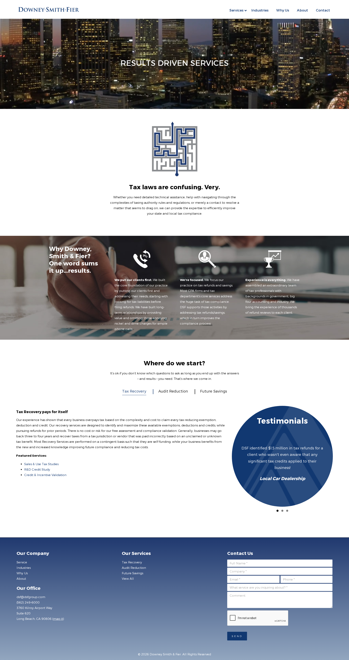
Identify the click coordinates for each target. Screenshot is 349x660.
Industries (259, 10)
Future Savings (213, 391)
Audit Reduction (173, 391)
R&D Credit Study (37, 469)
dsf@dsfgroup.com (31, 597)
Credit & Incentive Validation (45, 475)
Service (22, 562)
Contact (323, 10)
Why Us (282, 10)
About (302, 10)
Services (236, 10)
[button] (277, 511)
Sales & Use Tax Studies (41, 464)
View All (128, 578)
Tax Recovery (134, 391)
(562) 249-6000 (28, 602)
